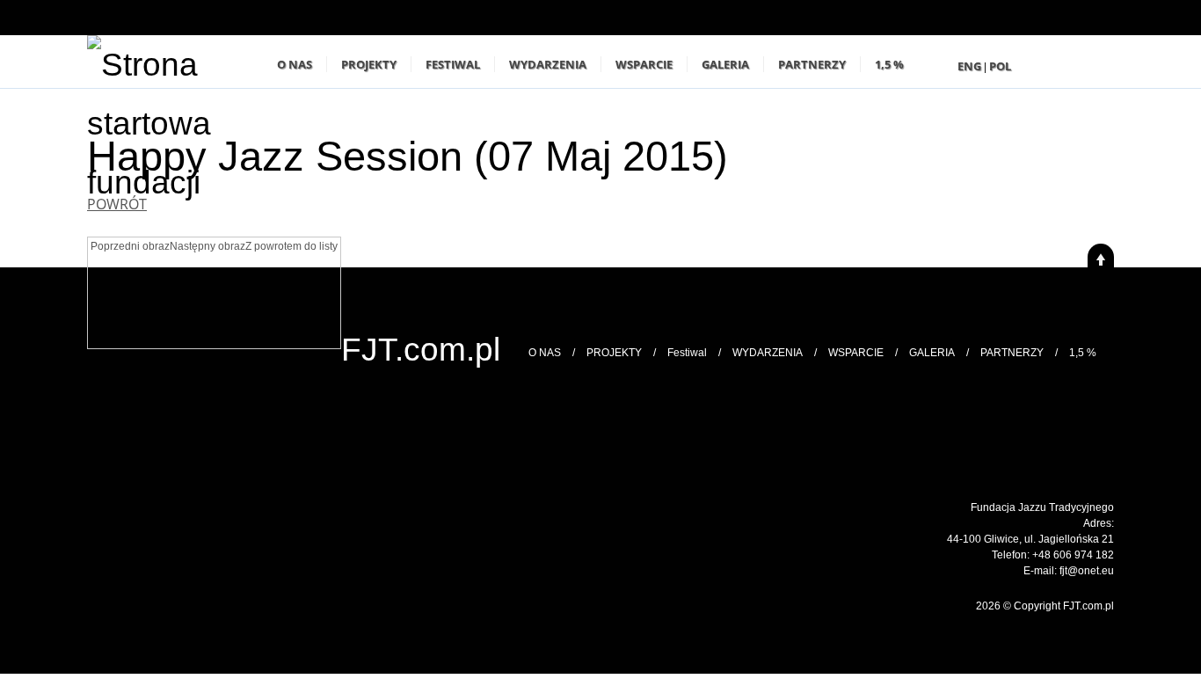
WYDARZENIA (547, 64)
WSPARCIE (644, 64)
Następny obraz (207, 246)
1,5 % (889, 64)
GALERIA (725, 64)
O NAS (294, 64)
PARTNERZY (812, 64)
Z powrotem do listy (291, 246)
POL (1000, 66)
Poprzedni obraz (130, 246)
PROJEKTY (369, 64)
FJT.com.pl (420, 349)
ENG (969, 66)
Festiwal (453, 64)
